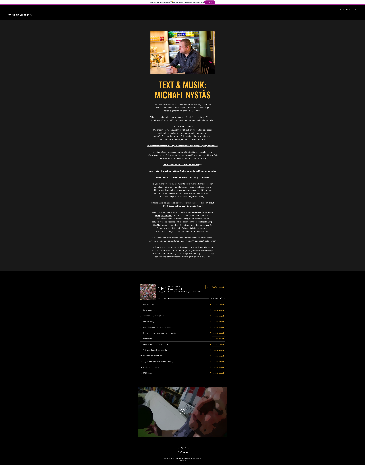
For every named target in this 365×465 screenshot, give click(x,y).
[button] (356, 9)
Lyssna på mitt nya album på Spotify (165, 171)
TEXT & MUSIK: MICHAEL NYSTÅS (20, 15)
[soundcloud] (347, 9)
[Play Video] (182, 411)
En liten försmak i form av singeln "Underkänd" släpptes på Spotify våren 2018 (182, 146)
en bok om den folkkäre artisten (168, 193)
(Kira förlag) (199, 196)
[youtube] (349, 9)
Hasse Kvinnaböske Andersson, (196, 193)
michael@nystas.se (181, 158)
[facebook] (341, 9)
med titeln (165, 196)
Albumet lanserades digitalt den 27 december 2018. (182, 139)
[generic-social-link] (344, 9)
